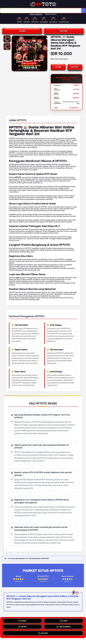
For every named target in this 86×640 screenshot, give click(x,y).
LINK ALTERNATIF (65, 627)
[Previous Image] (13, 54)
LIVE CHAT (44, 634)
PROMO (23, 620)
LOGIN (22, 31)
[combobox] (40, 10)
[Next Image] (45, 54)
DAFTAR (64, 31)
